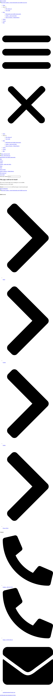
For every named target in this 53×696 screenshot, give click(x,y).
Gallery (4, 19)
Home (4, 5)
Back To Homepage (4, 188)
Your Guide (8, 10)
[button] (26, 78)
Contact (4, 21)
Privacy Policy (3, 169)
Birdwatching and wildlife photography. (13, 14)
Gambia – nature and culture (11, 15)
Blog (4, 22)
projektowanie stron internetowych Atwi (8, 695)
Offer (4, 12)
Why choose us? (9, 8)
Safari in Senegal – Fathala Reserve (12, 17)
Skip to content (3, 0)
